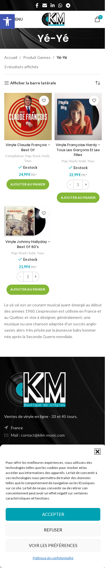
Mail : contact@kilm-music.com (38, 435)
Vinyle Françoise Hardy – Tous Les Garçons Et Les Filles (78, 149)
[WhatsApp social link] (60, 5)
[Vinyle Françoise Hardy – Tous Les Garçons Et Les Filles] (78, 116)
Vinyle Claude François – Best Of (28, 147)
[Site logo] (53, 18)
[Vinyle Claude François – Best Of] (28, 116)
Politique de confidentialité (53, 558)
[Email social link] (44, 5)
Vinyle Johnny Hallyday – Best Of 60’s (27, 244)
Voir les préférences (53, 545)
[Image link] (35, 389)
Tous (28, 161)
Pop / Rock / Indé (37, 156)
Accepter (53, 514)
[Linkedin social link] (52, 5)
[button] (7, 21)
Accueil (10, 57)
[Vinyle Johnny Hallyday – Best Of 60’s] (28, 221)
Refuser (53, 529)
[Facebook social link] (37, 5)
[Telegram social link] (68, 5)
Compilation (14, 156)
